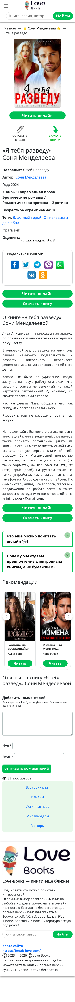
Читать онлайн (37, 115)
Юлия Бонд (15, 653)
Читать (20, 663)
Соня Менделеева (30, 177)
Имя (7, 745)
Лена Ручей (50, 653)
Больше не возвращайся (18, 647)
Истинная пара (37, 806)
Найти (63, 16)
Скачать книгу (37, 303)
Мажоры (37, 825)
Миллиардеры (37, 816)
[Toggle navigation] (6, 6)
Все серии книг (37, 787)
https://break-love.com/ (21, 950)
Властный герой (27, 217)
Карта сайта (12, 946)
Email (7, 757)
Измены (37, 797)
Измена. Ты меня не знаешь (52, 647)
